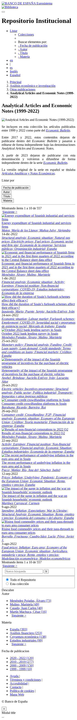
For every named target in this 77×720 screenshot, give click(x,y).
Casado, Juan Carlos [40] (26, 608)
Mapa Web (17, 694)
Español (15, 75)
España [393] (18, 629)
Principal (15, 82)
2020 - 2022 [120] (21, 658)
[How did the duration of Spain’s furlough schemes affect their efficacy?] (38, 300)
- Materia (24, 56)
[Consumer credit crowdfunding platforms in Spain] (36, 400)
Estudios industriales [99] (26, 640)
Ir (46, 571)
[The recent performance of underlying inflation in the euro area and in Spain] (38, 459)
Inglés (14, 71)
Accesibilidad (19, 683)
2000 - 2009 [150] (21, 665)
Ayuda (14, 676)
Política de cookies (22, 691)
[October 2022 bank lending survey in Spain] (31, 330)
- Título (23, 53)
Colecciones (26, 34)
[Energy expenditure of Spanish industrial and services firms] (38, 219)
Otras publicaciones (22, 89)
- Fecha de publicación (32, 45)
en (11, 60)
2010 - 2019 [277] (21, 661)
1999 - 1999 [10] (21, 669)
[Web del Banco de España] (27, 3)
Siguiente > (9, 212)
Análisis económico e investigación (32, 85)
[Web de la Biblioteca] (10, 7)
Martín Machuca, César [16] (28, 611)
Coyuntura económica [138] (28, 636)
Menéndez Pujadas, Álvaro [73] (30, 600)
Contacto (16, 687)
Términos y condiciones (25, 679)
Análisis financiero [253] (26, 633)
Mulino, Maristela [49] (24, 604)
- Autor (22, 49)
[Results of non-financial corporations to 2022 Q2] (35, 429)
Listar (13, 31)
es (11, 67)
